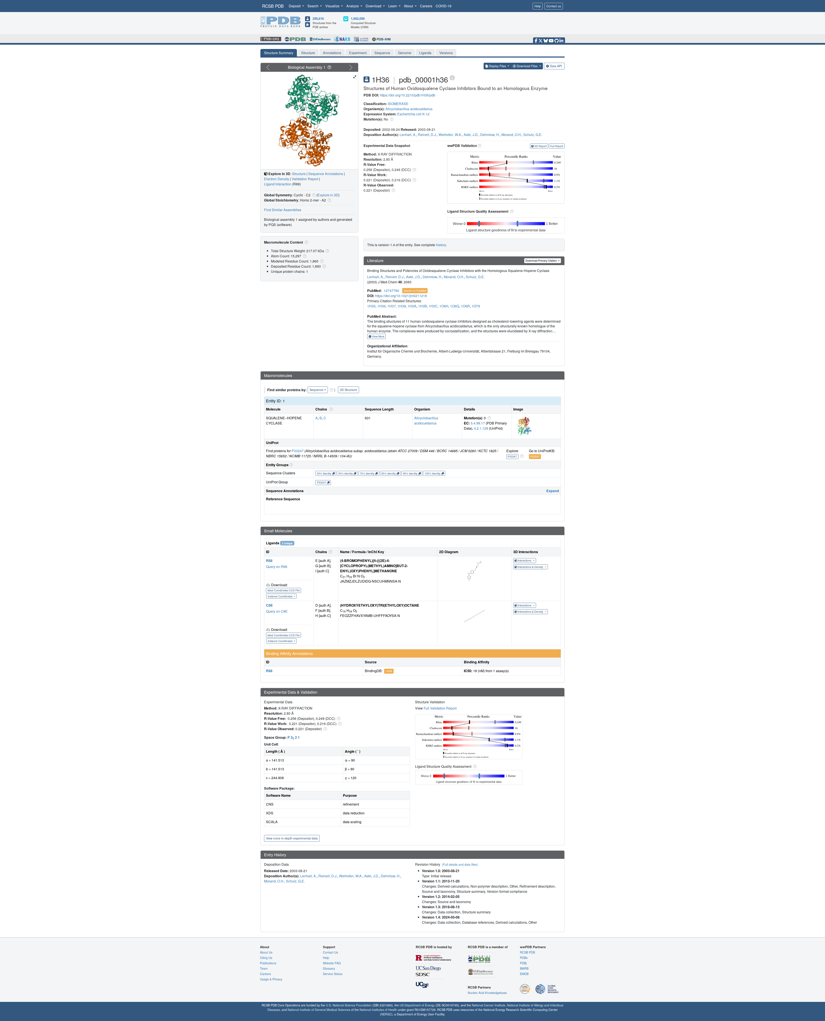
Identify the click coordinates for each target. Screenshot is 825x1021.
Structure (308, 52)
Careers (426, 5)
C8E (269, 605)
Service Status (332, 974)
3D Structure (348, 390)
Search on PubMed (415, 290)
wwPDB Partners (533, 947)
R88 (269, 560)
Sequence (382, 52)
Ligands (425, 52)
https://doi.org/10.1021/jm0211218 (401, 295)
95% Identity (410, 473)
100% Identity (432, 473)
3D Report (541, 146)
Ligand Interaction (277, 184)
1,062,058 (358, 18)
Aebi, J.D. (471, 134)
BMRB (524, 968)
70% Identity (367, 473)
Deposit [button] (295, 5)
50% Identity (345, 473)
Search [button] (313, 5)
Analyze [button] (353, 5)
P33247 (298, 450)
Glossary (329, 968)
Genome (404, 52)
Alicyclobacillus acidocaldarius (408, 108)
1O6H (443, 306)
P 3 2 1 (293, 737)
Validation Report (305, 178)
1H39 (401, 306)
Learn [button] (393, 5)
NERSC (386, 1014)
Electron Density (276, 178)
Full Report (556, 146)
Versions (446, 52)
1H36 (381, 306)
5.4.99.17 (478, 423)
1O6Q (454, 306)
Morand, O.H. (511, 134)
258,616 (318, 18)
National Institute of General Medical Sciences (319, 1009)
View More (377, 336)
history (441, 244)
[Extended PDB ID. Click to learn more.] (452, 77)
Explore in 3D (328, 194)
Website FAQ (332, 963)
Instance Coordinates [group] (280, 596)
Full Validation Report (440, 708)
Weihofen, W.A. (450, 134)
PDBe (524, 957)
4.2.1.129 (481, 428)
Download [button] (374, 5)
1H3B (422, 306)
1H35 (371, 306)
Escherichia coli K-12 (413, 113)
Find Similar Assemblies (282, 209)
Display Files (497, 66)
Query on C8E (277, 611)
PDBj (523, 963)
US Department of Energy (417, 1005)
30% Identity (324, 473)
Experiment (358, 52)
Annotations (332, 52)
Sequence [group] (316, 390)
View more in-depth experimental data (292, 838)
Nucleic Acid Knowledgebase (487, 992)
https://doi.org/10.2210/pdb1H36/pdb (407, 95)
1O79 (476, 306)
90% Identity (388, 473)
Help (538, 6)
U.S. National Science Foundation (349, 1005)
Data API (556, 66)
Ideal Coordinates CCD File (283, 590)
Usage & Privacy (271, 979)
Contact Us (330, 952)
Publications (268, 963)
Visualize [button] (332, 5)
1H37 (391, 306)
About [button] (409, 5)
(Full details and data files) (460, 864)
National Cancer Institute (488, 1005)
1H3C (433, 306)
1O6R (465, 306)
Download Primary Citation (542, 260)
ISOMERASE (398, 103)
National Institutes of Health (378, 1009)
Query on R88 (276, 566)
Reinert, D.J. (427, 134)
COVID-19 (443, 5)
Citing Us (266, 957)
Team (264, 968)
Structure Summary (278, 52)
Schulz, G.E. (532, 134)
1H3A (412, 306)
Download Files (527, 66)
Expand (552, 490)
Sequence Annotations (325, 173)
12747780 (391, 290)
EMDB (524, 974)
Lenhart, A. (408, 134)
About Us (266, 952)
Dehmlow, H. (490, 134)
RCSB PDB (273, 6)
